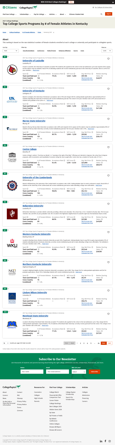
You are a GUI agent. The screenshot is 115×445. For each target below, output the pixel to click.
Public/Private (51, 51)
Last (109, 343)
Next (103, 343)
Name (22, 367)
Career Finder (54, 400)
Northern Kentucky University (37, 264)
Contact (19, 392)
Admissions (86, 395)
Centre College (30, 149)
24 (98, 343)
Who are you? (76, 367)
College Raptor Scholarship (71, 393)
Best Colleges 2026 (56, 406)
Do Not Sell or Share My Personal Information (9, 403)
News (4, 398)
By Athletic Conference (53, 420)
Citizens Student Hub (76, 14)
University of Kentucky (33, 91)
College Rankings (14, 32)
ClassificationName (28, 51)
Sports (75, 51)
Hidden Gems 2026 (56, 409)
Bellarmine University (33, 206)
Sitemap (20, 398)
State (39, 32)
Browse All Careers (56, 430)
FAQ (18, 395)
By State (52, 412)
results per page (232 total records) (20, 343)
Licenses (20, 410)
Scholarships (24, 14)
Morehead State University (35, 316)
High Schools (38, 398)
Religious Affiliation (65, 51)
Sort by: (5, 47)
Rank (5, 51)
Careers (5, 395)
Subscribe (94, 372)
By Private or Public (56, 416)
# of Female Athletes (28, 32)
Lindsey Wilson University (35, 292)
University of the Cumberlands (37, 177)
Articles (52, 14)
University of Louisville (33, 60)
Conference (40, 51)
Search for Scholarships (70, 398)
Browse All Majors (55, 427)
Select (75, 372)
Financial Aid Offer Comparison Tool (56, 396)
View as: (104, 47)
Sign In (109, 14)
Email (48, 367)
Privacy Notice (22, 404)
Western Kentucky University (37, 234)
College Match (54, 392)
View (71, 2)
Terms (19, 407)
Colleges (37, 395)
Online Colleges (55, 424)
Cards (104, 51)
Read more (36, 70)
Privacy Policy (21, 401)
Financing (85, 398)
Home (4, 32)
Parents (36, 401)
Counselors (38, 392)
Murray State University (34, 121)
